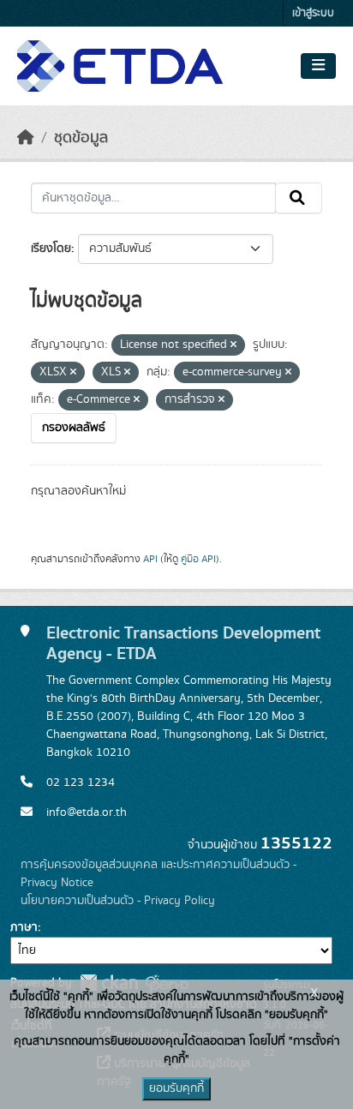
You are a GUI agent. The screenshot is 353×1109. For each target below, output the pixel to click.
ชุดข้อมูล (81, 138)
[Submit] (298, 198)
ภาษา (24, 927)
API (150, 558)
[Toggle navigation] (318, 66)
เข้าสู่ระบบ (313, 13)
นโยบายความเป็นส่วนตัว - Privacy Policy (118, 900)
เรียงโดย (51, 248)
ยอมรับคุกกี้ (176, 1088)
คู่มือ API (198, 558)
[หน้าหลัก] (25, 138)
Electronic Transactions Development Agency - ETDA (183, 643)
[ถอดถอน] (233, 345)
